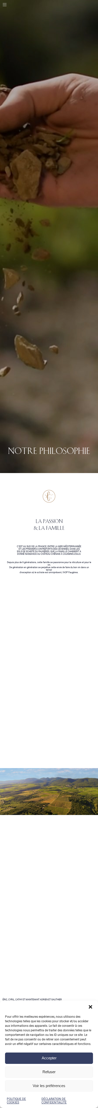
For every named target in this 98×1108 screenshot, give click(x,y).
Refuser (49, 1072)
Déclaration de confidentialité (54, 1100)
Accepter (49, 1058)
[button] (90, 1006)
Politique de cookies (16, 1100)
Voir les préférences (49, 1086)
